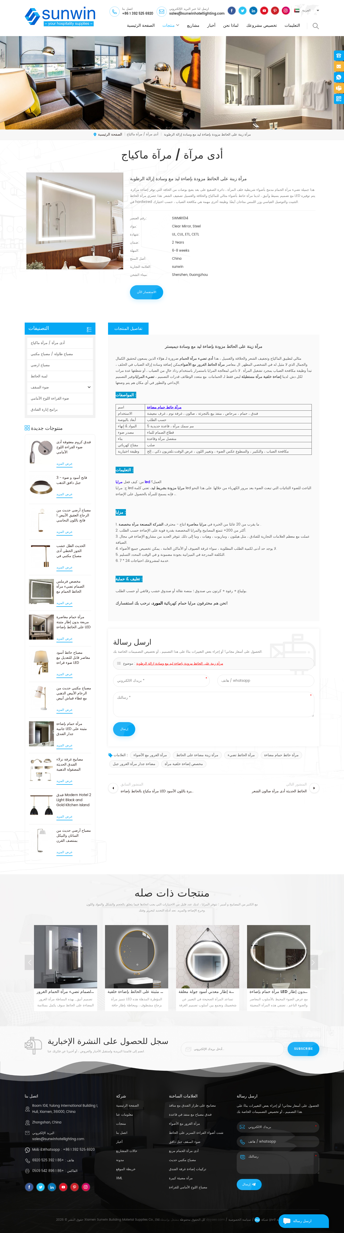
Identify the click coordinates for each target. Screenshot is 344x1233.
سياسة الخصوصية (239, 1219)
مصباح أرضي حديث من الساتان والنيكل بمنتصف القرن (73, 835)
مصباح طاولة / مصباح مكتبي (52, 354)
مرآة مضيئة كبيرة (181, 1178)
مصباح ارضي (40, 365)
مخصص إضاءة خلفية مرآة (184, 764)
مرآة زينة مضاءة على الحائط (197, 755)
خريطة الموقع (125, 1169)
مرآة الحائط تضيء (241, 755)
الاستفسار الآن (146, 292)
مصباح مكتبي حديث (182, 1160)
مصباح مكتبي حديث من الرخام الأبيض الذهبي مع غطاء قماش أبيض (73, 693)
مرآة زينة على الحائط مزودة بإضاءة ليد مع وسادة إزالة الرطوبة (179, 663)
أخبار (211, 25)
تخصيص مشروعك (261, 25)
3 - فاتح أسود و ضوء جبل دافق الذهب (71, 480)
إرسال (246, 1184)
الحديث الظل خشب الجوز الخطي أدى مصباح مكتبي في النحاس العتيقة (70, 551)
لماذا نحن (230, 25)
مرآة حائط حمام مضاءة (281, 755)
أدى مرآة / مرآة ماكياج (48, 343)
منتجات (168, 25)
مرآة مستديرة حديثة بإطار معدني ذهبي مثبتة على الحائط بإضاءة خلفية (137, 992)
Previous (30, 962)
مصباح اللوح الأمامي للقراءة (188, 1187)
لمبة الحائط (39, 376)
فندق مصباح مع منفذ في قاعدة (190, 1114)
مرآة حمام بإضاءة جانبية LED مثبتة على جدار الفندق (71, 729)
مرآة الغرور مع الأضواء (150, 755)
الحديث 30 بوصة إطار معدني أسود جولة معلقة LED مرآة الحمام (208, 992)
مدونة (120, 1160)
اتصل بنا (121, 1133)
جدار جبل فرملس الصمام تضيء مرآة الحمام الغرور (66, 992)
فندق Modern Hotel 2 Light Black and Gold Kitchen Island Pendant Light (73, 800)
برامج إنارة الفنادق (44, 409)
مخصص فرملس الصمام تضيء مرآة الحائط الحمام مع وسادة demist (70, 586)
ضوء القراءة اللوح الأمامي (50, 398)
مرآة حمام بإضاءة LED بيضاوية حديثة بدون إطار (279, 992)
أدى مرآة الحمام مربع (184, 1151)
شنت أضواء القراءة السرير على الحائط (196, 1133)
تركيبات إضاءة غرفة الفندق (187, 1169)
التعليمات (292, 25)
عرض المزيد (64, 463)
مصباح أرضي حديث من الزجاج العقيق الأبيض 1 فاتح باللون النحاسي (73, 515)
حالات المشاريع (126, 1151)
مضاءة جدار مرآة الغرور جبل (134, 764)
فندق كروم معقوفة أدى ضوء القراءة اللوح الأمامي (73, 447)
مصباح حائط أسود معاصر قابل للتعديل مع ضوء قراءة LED (73, 657)
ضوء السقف (40, 387)
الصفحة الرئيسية (141, 25)
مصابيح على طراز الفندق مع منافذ (192, 1105)
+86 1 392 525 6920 (137, 13)
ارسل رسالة (302, 1221)
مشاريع (193, 25)
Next (313, 962)
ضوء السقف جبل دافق (184, 1142)
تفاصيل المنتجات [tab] (128, 328)
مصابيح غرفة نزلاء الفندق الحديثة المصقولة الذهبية (69, 764)
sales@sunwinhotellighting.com (197, 13)
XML (119, 1178)
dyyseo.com (215, 1219)
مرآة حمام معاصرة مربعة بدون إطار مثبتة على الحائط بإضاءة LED (73, 622)
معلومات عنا (124, 1114)
